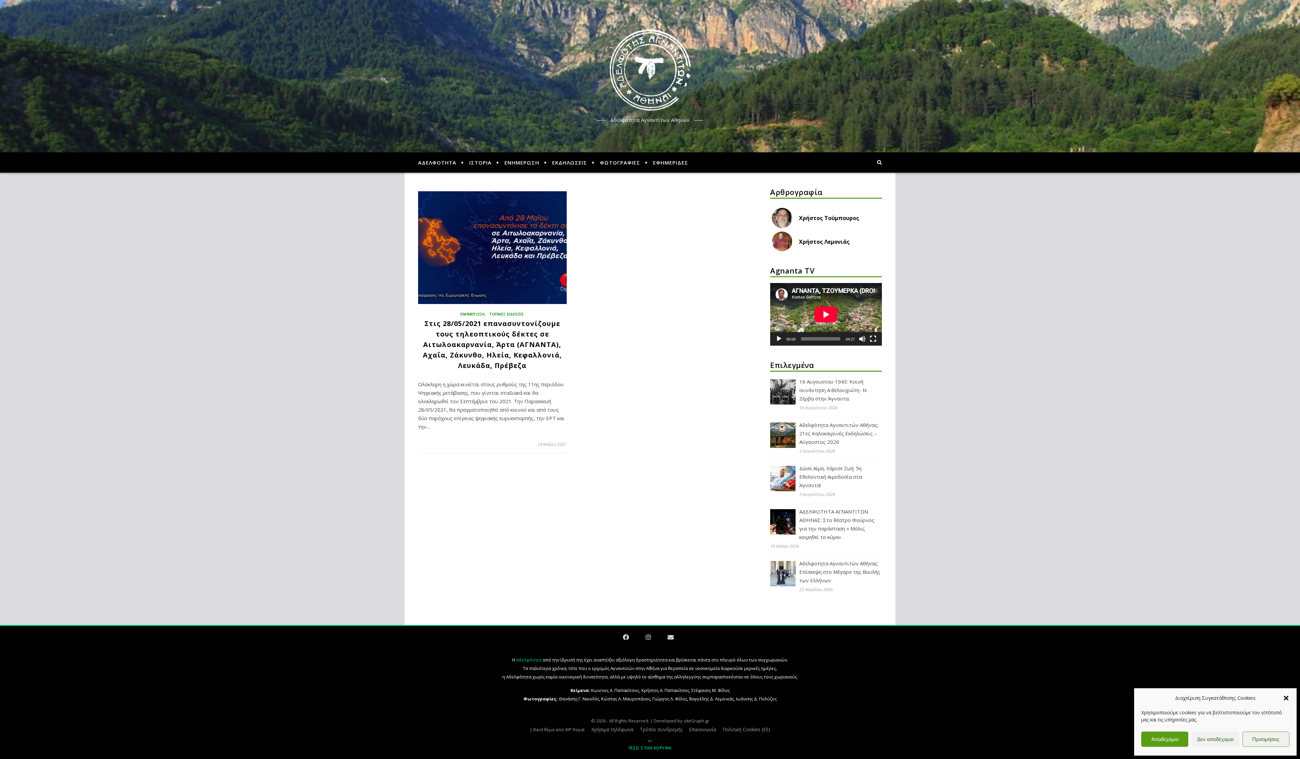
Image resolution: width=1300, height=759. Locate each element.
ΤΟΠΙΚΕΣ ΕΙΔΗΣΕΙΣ (506, 314)
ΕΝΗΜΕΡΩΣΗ (521, 162)
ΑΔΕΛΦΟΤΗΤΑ (437, 162)
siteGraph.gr (696, 721)
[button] (1286, 698)
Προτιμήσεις (1265, 739)
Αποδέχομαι (1164, 739)
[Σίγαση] (862, 338)
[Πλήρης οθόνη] (873, 338)
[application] (826, 314)
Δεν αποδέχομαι (1215, 739)
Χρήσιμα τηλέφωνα (612, 729)
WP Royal (574, 730)
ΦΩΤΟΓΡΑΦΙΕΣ (620, 162)
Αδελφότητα (529, 660)
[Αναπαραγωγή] (779, 338)
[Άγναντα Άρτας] (650, 70)
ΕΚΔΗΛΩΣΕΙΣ (569, 162)
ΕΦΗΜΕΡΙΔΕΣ (670, 162)
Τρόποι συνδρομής (661, 729)
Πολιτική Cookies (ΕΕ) (746, 729)
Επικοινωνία (702, 729)
